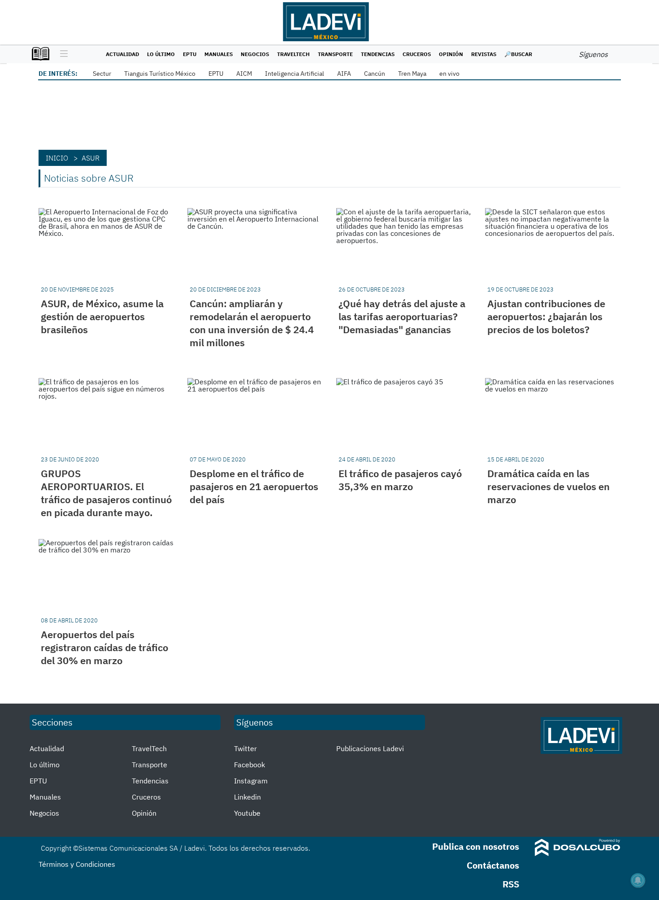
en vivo (449, 74)
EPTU (189, 54)
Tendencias (378, 54)
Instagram (251, 780)
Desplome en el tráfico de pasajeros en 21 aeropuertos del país (254, 486)
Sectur (102, 74)
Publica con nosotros (475, 846)
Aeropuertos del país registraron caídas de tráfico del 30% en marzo (104, 647)
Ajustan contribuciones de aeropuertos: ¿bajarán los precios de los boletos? (546, 316)
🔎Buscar (518, 54)
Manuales (218, 54)
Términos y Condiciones (77, 864)
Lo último (161, 54)
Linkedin (247, 796)
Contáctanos (493, 865)
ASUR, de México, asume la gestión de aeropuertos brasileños (102, 316)
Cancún (374, 74)
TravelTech (293, 54)
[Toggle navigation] (61, 54)
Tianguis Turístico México (159, 74)
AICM (244, 74)
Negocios (255, 54)
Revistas (483, 54)
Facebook (249, 764)
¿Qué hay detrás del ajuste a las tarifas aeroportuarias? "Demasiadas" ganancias (401, 316)
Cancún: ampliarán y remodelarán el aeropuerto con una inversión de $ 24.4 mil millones (252, 323)
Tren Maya (412, 74)
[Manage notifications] (638, 880)
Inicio (57, 157)
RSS (511, 884)
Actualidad (122, 54)
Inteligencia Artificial (294, 74)
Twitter (245, 748)
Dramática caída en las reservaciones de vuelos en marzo (548, 486)
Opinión (451, 54)
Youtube (247, 813)
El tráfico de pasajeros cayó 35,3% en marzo (400, 480)
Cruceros (417, 54)
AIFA (344, 74)
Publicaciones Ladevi (370, 748)
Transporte (335, 54)
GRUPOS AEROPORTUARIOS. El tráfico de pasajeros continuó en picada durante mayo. (106, 493)
